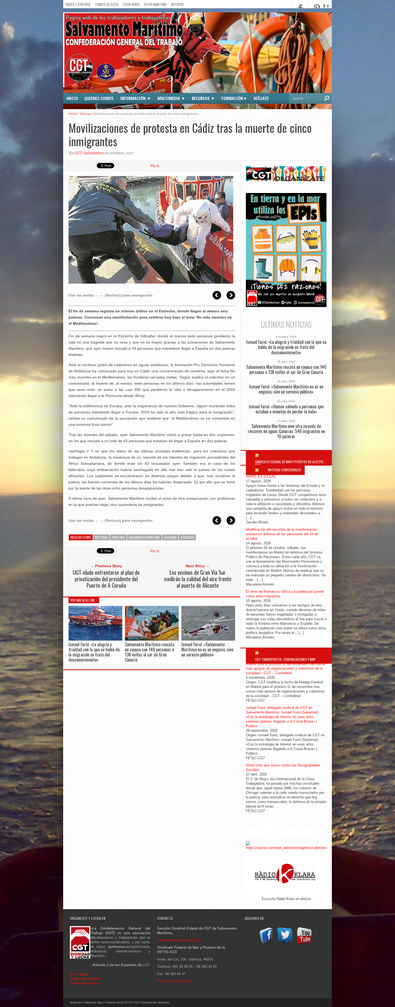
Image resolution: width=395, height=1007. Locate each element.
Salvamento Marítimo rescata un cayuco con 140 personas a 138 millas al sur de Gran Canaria (149, 652)
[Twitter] (285, 944)
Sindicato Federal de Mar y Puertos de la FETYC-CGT (290, 463)
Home (73, 114)
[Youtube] (304, 944)
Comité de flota (106, 4)
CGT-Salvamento (88, 153)
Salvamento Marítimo (144, 537)
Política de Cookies (85, 983)
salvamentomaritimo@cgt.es (179, 940)
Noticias (177, 4)
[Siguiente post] (231, 295)
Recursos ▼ (203, 98)
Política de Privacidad (174, 981)
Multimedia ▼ (171, 98)
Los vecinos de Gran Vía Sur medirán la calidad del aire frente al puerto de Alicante (197, 578)
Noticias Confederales (284, 469)
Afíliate (261, 98)
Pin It (154, 166)
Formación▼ (234, 98)
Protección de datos (85, 979)
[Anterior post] (217, 295)
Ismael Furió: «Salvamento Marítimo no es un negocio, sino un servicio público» (207, 649)
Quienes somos (99, 98)
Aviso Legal (79, 974)
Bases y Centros (78, 4)
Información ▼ (135, 98)
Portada (118, 537)
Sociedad (187, 537)
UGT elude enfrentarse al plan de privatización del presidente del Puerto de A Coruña (106, 578)
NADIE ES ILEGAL (261, 476)
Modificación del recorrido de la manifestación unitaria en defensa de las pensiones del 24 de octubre (282, 534)
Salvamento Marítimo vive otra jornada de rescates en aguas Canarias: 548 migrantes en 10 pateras (286, 431)
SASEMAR (170, 537)
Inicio (72, 98)
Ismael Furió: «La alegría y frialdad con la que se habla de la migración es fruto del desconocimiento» (94, 652)
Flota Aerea (131, 4)
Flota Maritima (155, 4)
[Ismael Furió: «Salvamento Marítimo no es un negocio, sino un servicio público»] (208, 639)
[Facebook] (265, 944)
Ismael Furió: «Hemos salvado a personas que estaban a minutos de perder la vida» (286, 409)
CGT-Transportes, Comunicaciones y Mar (285, 659)
